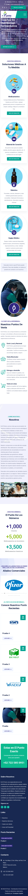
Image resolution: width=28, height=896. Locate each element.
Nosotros (5, 818)
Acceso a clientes (18, 7)
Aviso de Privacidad (7, 827)
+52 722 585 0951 (14, 762)
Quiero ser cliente (7, 824)
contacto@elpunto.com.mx (17, 4)
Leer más (7, 638)
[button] (14, 489)
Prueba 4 (3, 841)
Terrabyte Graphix (18, 893)
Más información (14, 113)
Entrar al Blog (8, 46)
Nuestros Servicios (7, 821)
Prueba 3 (3, 848)
